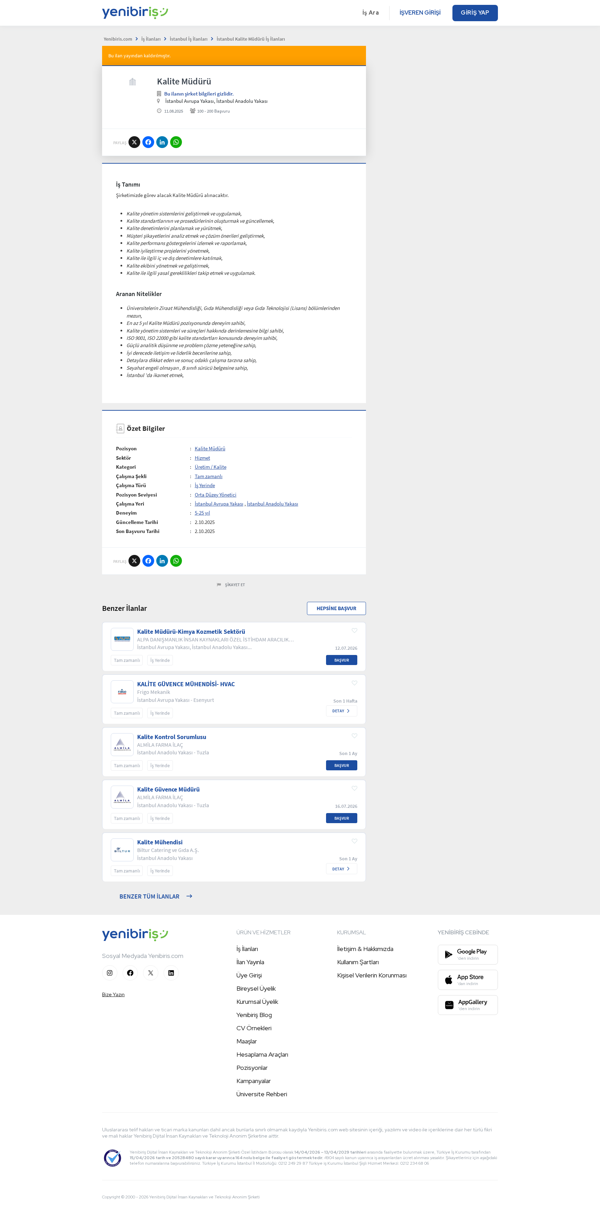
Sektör (123, 457)
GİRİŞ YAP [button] (475, 12)
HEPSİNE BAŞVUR (336, 608)
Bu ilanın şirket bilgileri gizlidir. (199, 93)
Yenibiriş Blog (254, 1015)
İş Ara (370, 12)
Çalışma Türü (131, 485)
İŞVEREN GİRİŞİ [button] (420, 12)
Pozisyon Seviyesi (136, 494)
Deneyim (126, 512)
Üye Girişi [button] (249, 975)
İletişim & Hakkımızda (365, 949)
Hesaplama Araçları (262, 1054)
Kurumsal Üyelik (257, 1002)
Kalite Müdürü (210, 448)
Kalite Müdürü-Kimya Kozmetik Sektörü (191, 632)
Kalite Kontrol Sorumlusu (171, 737)
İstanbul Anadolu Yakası (272, 503)
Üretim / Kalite (210, 467)
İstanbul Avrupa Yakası (219, 503)
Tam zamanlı (209, 476)
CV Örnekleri (254, 1028)
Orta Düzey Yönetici (215, 494)
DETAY (338, 710)
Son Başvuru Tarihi (137, 531)
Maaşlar (246, 1041)
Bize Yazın (113, 994)
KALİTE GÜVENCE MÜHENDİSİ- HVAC (186, 684)
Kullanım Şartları (358, 962)
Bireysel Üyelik (256, 988)
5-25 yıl (202, 512)
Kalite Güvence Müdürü (168, 789)
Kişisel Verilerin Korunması (372, 975)
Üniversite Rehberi (261, 1094)
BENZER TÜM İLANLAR (149, 896)
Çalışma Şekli (131, 476)
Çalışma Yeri (130, 503)
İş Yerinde (205, 485)
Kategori (126, 467)
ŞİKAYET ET (235, 584)
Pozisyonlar (252, 1068)
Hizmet (202, 457)
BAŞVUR (341, 660)
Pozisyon (126, 448)
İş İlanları (247, 949)
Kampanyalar (253, 1081)
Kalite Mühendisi (160, 842)
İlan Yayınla (250, 962)
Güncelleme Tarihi (137, 522)
